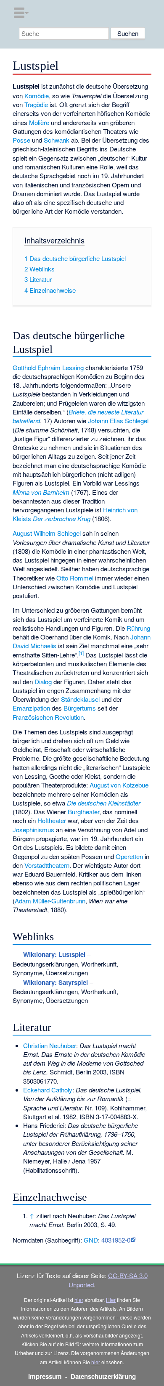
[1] (81, 653)
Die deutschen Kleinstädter (103, 802)
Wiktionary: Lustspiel (54, 954)
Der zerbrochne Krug (61, 518)
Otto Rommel (74, 577)
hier (78, 1299)
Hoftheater (51, 820)
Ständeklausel (80, 699)
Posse (21, 140)
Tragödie (36, 104)
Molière (39, 122)
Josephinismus (33, 829)
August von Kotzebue (119, 784)
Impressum (45, 1376)
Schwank (56, 140)
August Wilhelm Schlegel (47, 533)
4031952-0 (115, 1239)
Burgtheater (83, 811)
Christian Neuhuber (49, 1045)
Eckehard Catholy (47, 1089)
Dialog (43, 681)
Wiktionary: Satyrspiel (55, 982)
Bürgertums (79, 707)
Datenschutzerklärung (103, 1376)
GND (91, 1239)
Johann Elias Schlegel (118, 420)
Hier (111, 1299)
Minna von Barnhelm (41, 492)
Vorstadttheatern (46, 865)
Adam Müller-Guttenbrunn (50, 900)
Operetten (129, 856)
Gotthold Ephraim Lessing (48, 367)
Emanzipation (31, 707)
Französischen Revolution (48, 717)
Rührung (138, 628)
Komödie (36, 95)
